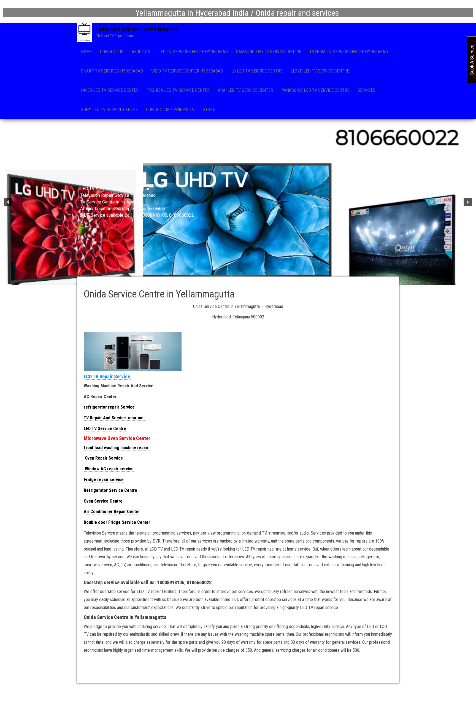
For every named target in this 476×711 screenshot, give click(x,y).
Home (86, 51)
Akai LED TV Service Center (245, 90)
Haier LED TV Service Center (110, 90)
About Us (141, 51)
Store (209, 109)
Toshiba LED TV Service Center (178, 90)
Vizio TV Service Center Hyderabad (187, 71)
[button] (8, 202)
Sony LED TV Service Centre (109, 109)
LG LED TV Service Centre (256, 71)
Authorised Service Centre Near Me (136, 29)
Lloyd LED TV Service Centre (320, 71)
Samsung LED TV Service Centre (268, 51)
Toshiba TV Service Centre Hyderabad (348, 51)
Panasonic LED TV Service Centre (315, 90)
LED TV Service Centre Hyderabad (193, 51)
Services (366, 90)
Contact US (111, 51)
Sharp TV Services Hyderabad (112, 71)
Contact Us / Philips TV (170, 109)
